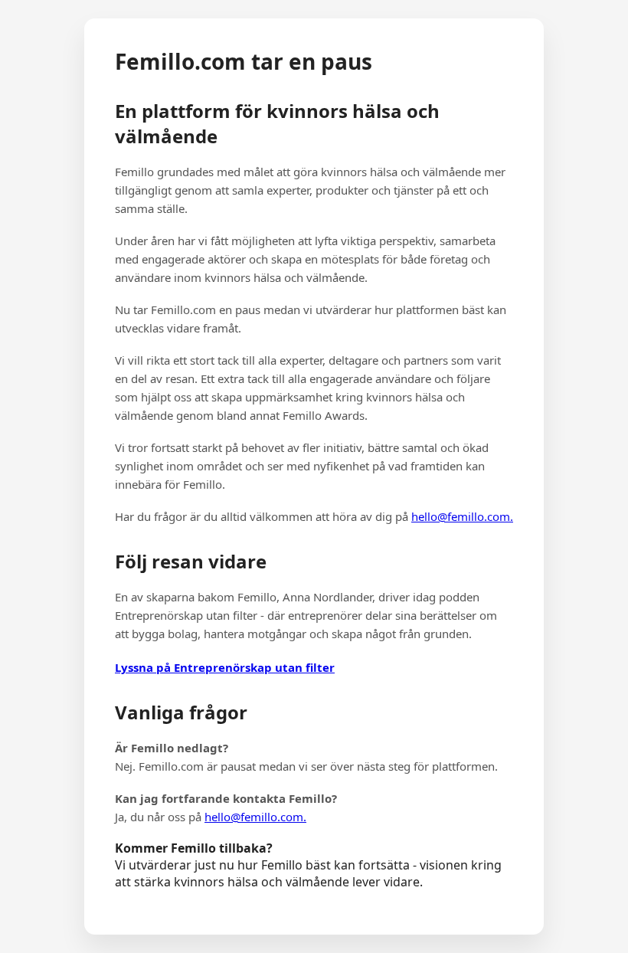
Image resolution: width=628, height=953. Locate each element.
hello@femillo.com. (462, 516)
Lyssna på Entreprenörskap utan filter (225, 667)
